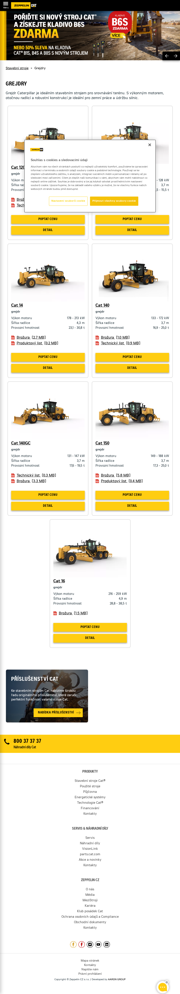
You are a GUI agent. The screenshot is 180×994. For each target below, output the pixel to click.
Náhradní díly (90, 843)
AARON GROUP (117, 979)
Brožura (31, 337)
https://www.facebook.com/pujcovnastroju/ (81, 944)
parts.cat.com (90, 854)
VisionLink (90, 849)
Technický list (120, 343)
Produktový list (37, 343)
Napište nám (90, 969)
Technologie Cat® (90, 803)
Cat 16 (59, 581)
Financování (90, 808)
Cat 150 (102, 443)
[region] (90, 176)
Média (90, 895)
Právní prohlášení (90, 974)
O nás (90, 889)
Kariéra (90, 906)
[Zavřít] (150, 145)
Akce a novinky (90, 860)
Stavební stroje (17, 68)
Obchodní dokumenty (90, 922)
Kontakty (90, 814)
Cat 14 (17, 306)
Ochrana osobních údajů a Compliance (90, 917)
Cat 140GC (21, 443)
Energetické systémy (90, 797)
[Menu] (5, 4)
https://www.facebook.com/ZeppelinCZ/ (73, 944)
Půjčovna (90, 792)
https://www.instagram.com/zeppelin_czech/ (90, 944)
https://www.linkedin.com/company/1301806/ (106, 944)
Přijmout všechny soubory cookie (114, 201)
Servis (90, 838)
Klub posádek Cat (90, 911)
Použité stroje (90, 786)
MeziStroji (90, 900)
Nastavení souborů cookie (68, 201)
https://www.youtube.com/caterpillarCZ (98, 944)
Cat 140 (102, 306)
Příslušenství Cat (35, 679)
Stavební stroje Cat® (90, 781)
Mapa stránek (90, 961)
